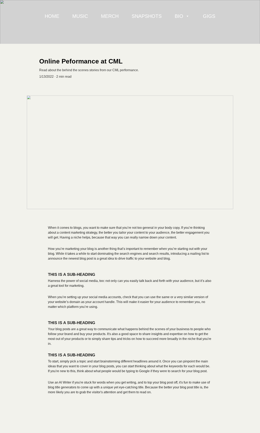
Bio (179, 16)
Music (80, 16)
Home (52, 16)
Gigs (209, 16)
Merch (110, 16)
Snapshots (147, 16)
